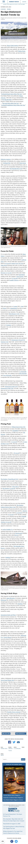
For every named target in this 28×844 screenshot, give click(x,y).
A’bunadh (23, 516)
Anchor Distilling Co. (7, 529)
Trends (9, 9)
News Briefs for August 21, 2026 (11, 823)
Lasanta (15, 306)
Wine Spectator (23, 373)
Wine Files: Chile (6, 733)
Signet (4, 308)
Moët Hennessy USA (14, 314)
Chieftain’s (20, 604)
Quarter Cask (14, 263)
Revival (16, 535)
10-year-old (8, 263)
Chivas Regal (15, 486)
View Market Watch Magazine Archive (13, 800)
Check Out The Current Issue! (14, 764)
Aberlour (24, 511)
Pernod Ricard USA (13, 479)
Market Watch (14, 1)
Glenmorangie (13, 308)
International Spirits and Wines (8, 615)
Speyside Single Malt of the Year (11, 103)
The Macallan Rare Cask (16, 168)
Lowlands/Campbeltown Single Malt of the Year (13, 105)
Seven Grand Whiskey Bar (7, 680)
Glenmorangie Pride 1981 (7, 388)
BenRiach (8, 557)
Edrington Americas (6, 159)
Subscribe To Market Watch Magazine (13, 797)
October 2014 (4, 748)
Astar (22, 306)
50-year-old (16, 453)
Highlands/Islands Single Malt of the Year (11, 94)
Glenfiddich (15, 430)
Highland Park (6, 163)
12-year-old (14, 278)
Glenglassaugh (19, 533)
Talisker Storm (21, 51)
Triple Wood (4, 265)
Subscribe (24, 1)
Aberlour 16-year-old (6, 522)
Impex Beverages (10, 598)
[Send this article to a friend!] (18, 743)
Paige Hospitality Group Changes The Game (21, 733)
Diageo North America (12, 45)
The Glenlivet (4, 479)
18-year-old (10, 514)
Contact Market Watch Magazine (11, 795)
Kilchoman (3, 600)
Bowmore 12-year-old (6, 273)
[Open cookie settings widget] (3, 841)
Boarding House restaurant (13, 712)
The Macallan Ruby (7, 99)
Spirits (2, 755)
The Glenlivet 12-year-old (8, 488)
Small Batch (22, 274)
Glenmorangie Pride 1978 (11, 386)
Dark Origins (22, 163)
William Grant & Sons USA (18, 427)
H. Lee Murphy (17, 748)
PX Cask (20, 263)
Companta (8, 325)
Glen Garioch (20, 276)
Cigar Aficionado (7, 375)
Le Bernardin (23, 371)
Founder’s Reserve (14, 280)
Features (3, 9)
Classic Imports (7, 637)
